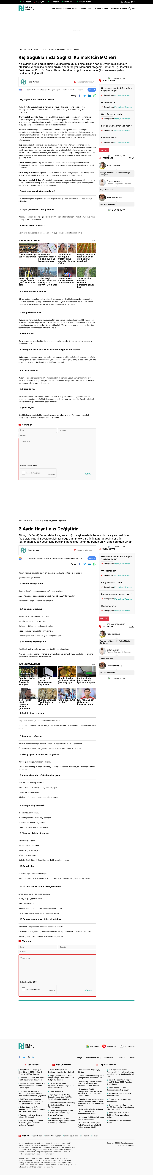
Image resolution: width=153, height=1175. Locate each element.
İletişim (131, 1058)
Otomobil (82, 8)
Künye (79, 1058)
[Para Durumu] (27, 8)
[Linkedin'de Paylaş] (89, 95)
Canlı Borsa (114, 8)
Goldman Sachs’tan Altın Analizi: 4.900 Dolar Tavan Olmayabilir (32, 1079)
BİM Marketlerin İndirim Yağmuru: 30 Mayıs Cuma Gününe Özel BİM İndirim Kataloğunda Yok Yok (120, 1073)
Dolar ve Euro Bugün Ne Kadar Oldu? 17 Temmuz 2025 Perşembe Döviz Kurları (90, 1111)
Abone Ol (92, 90)
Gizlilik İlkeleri (108, 1058)
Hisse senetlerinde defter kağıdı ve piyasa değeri (116, 89)
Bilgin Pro (131, 1145)
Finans (74, 8)
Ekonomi (67, 8)
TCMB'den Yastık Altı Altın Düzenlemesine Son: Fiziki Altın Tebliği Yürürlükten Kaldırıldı (31, 1101)
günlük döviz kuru (71, 1136)
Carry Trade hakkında (111, 114)
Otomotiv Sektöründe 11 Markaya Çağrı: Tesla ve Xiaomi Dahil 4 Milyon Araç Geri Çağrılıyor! (32, 1093)
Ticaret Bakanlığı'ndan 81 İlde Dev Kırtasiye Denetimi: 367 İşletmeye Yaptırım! (31, 1123)
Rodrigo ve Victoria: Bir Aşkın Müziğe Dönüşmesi (115, 174)
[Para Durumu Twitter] (24, 1057)
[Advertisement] (76, 30)
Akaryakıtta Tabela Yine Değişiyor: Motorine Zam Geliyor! (61, 1071)
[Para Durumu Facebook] (19, 1057)
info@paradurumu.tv (85, 82)
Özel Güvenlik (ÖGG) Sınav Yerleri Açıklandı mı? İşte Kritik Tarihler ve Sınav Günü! (89, 1125)
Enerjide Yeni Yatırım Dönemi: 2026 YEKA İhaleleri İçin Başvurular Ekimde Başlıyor (90, 1083)
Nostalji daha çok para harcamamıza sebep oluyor (118, 1089)
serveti (95, 1136)
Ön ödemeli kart (108, 102)
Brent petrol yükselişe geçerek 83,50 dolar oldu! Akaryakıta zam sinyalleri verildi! (120, 1107)
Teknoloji (97, 8)
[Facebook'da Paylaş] (79, 95)
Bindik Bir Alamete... (108, 204)
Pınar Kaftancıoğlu (115, 197)
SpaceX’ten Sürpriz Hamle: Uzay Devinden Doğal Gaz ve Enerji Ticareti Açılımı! (32, 1085)
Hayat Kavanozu (106, 189)
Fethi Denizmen (113, 165)
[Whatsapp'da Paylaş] (94, 95)
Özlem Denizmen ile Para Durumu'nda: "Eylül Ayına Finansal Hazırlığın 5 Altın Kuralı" (32, 1109)
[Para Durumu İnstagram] (29, 1057)
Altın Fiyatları (57, 8)
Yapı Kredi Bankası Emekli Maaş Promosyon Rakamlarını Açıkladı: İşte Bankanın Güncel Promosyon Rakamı (91, 1102)
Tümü (131, 158)
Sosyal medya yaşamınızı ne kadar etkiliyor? (119, 1100)
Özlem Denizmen (114, 181)
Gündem (123, 8)
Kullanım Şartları (92, 1058)
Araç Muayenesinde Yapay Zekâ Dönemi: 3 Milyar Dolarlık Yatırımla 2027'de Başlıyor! (30, 1072)
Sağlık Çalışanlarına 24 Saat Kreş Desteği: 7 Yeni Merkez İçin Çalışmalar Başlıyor (61, 1077)
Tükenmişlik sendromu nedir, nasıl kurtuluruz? (119, 1094)
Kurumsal (121, 1058)
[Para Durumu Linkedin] (33, 1057)
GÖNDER (88, 474)
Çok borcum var (108, 137)
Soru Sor (104, 150)
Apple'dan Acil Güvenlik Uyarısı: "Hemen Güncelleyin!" (91, 1118)
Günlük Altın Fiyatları (53, 1136)
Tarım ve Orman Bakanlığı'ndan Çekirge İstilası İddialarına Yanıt (91, 1076)
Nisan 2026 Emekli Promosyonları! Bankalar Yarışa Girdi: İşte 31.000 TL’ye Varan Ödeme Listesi (90, 1092)
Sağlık (90, 8)
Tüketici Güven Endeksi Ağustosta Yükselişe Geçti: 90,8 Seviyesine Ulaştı (61, 1085)
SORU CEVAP (108, 80)
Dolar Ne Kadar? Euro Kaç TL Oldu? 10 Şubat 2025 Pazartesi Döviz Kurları (119, 1082)
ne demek (85, 1136)
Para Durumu (24, 49)
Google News (58, 90)
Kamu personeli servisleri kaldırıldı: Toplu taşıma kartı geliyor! (118, 1115)
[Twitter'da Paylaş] (84, 95)
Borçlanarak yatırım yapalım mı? (116, 126)
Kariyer (105, 8)
